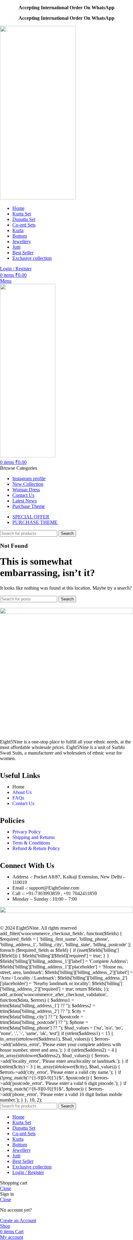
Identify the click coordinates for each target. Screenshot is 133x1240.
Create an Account (18, 1220)
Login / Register (28, 1172)
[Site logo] (38, 197)
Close (5, 1188)
